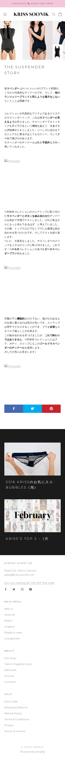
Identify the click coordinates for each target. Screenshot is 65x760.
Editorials (10, 670)
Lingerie (9, 626)
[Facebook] (5, 589)
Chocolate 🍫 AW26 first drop (32, 3)
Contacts (10, 681)
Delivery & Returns (15, 707)
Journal (9, 676)
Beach (8, 620)
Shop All (9, 614)
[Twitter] (14, 589)
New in (8, 608)
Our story (10, 658)
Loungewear (12, 638)
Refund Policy (13, 713)
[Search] (53, 14)
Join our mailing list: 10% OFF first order (29, 582)
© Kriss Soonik (32, 747)
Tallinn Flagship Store (18, 664)
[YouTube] (30, 589)
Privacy (8, 725)
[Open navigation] (5, 14)
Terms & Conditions (16, 719)
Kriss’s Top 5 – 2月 (27, 539)
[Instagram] (22, 589)
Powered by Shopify (32, 751)
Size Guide (11, 701)
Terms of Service (14, 731)
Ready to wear (13, 632)
